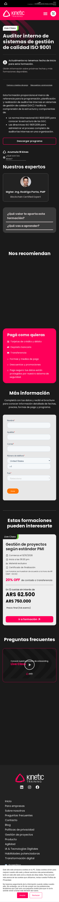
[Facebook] (37, 787)
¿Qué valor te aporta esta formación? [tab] (26, 216)
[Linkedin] (21, 787)
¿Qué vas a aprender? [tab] (23, 226)
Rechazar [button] (36, 895)
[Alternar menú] (5, 3)
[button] (10, 536)
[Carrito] (53, 13)
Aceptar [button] (22, 895)
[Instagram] (29, 787)
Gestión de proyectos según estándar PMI (26, 547)
